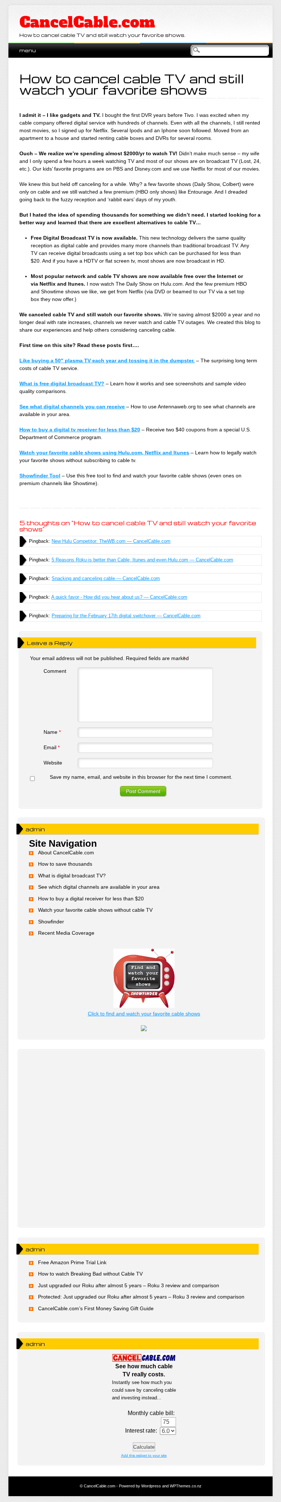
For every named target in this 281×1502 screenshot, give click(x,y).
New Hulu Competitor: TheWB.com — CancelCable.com (111, 541)
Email (52, 747)
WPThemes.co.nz (186, 1486)
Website (53, 763)
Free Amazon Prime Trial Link (72, 1262)
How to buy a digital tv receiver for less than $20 (79, 429)
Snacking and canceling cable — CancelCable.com (106, 578)
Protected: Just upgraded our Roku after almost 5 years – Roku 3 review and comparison (141, 1297)
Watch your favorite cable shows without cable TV (95, 910)
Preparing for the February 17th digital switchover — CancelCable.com (126, 615)
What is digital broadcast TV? (72, 875)
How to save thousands (65, 864)
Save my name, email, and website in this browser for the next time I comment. (141, 777)
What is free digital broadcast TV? (61, 383)
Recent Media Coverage (66, 933)
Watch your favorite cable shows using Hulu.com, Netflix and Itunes (104, 452)
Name (52, 732)
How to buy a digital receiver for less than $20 (91, 898)
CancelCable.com (87, 22)
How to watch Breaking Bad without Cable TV (90, 1274)
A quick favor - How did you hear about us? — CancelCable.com (119, 597)
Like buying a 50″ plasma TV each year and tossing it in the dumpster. (107, 360)
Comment (55, 671)
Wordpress (151, 1486)
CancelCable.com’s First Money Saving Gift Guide (96, 1308)
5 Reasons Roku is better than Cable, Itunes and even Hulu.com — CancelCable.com (142, 560)
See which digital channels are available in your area (99, 887)
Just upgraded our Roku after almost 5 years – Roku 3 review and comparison (128, 1285)
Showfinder (51, 922)
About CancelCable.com (66, 852)
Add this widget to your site (144, 1455)
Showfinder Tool (39, 476)
